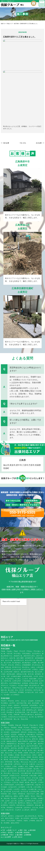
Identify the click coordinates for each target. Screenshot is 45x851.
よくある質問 (6, 837)
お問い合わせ (18, 837)
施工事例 (19, 835)
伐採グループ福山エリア (20, 843)
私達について (12, 830)
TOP (3, 830)
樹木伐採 (32, 830)
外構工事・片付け (8, 835)
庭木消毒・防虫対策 (23, 832)
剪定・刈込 (23, 830)
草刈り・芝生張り (8, 832)
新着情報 (28, 835)
